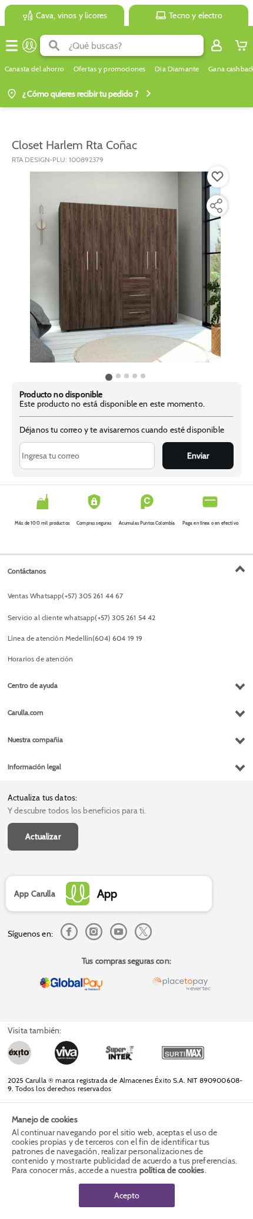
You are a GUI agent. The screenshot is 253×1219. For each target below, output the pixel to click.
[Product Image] (125, 267)
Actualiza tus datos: (42, 797)
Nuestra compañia (35, 739)
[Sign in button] (216, 45)
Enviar (198, 455)
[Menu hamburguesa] (12, 45)
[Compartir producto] (216, 205)
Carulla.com (26, 712)
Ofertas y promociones (109, 69)
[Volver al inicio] (29, 45)
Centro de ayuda (33, 685)
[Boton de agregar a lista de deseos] (218, 176)
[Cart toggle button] (241, 45)
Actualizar (43, 836)
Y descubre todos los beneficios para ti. (77, 810)
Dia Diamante (177, 69)
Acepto (126, 1195)
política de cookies (172, 1170)
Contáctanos (27, 570)
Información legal (34, 766)
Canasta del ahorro (34, 69)
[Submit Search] (54, 45)
